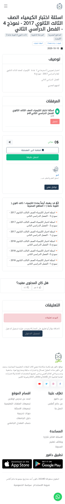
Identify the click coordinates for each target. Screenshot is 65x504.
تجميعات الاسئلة (22, 408)
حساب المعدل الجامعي (19, 423)
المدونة (59, 447)
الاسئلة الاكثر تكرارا (53, 437)
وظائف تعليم (56, 442)
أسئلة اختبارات (38, 43)
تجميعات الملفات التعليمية (17, 404)
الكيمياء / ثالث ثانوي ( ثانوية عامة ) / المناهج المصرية (35, 204)
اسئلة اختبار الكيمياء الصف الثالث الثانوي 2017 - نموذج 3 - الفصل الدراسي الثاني (33, 214)
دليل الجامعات (23, 418)
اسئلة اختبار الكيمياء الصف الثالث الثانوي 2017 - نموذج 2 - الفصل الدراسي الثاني (33, 224)
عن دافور (58, 399)
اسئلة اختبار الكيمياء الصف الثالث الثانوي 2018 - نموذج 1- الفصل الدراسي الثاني (33, 262)
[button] (9, 142)
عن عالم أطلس (55, 404)
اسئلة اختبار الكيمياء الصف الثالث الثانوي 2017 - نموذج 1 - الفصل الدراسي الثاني (33, 233)
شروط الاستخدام (41, 485)
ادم (57, 175)
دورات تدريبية (24, 413)
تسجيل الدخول (32, 333)
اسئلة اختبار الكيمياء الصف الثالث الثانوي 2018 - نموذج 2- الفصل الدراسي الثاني (33, 243)
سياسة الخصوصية (23, 485)
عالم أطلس (10, 479)
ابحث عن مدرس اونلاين (19, 399)
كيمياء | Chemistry (54, 43)
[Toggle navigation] (5, 6)
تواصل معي (52, 187)
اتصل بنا (59, 408)
